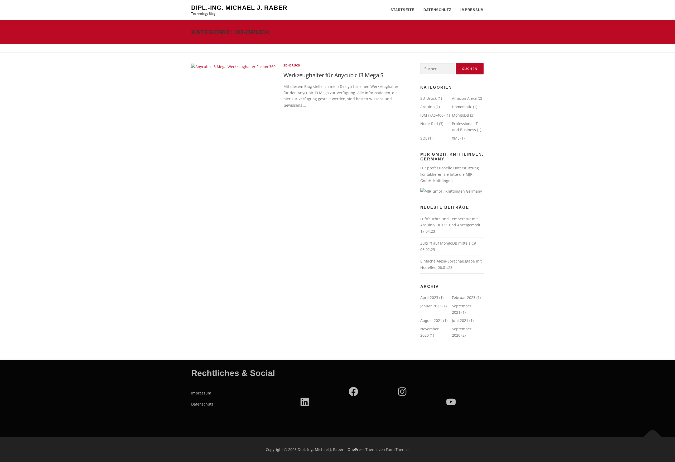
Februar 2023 (463, 297)
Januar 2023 (430, 305)
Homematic (462, 106)
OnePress (356, 449)
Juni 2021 (460, 320)
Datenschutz (437, 10)
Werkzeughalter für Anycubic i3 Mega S (333, 75)
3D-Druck (292, 65)
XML (455, 138)
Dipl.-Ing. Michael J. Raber (239, 7)
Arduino (427, 106)
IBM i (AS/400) (432, 115)
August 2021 (431, 320)
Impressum (472, 10)
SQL (423, 138)
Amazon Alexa (464, 98)
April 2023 (429, 297)
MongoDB (460, 115)
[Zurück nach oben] (652, 437)
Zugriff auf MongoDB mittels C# (448, 243)
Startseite (402, 10)
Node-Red (429, 123)
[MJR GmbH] (451, 190)
